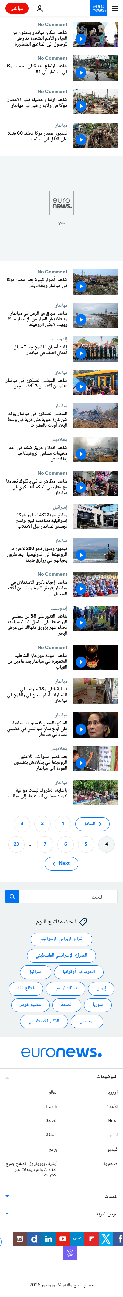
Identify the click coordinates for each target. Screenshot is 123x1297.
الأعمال (112, 1107)
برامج (52, 1150)
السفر (113, 1136)
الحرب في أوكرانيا (79, 972)
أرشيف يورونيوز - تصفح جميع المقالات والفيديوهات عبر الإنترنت (31, 1170)
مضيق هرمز (30, 1005)
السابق (89, 824)
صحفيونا (110, 1164)
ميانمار (61, 125)
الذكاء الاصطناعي (43, 1022)
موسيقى (87, 1022)
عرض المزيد (107, 1215)
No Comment (52, 24)
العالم (53, 1092)
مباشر (17, 8)
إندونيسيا (58, 339)
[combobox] (61, 896)
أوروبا (112, 1092)
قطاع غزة (26, 989)
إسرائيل (60, 507)
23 (16, 844)
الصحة (67, 1005)
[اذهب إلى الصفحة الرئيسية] (98, 8)
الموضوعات (107, 1077)
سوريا (98, 1005)
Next (64, 864)
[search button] (12, 896)
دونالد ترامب (65, 989)
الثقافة (51, 1136)
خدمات (111, 1197)
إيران (101, 989)
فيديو (112, 1150)
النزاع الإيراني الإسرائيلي (61, 939)
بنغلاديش (59, 439)
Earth (51, 1107)
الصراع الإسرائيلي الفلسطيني (61, 956)
